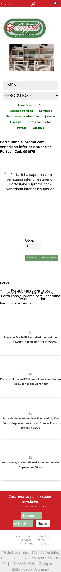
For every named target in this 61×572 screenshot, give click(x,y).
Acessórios (25, 105)
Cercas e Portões (21, 111)
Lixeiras (15, 122)
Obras (41, 540)
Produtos (45, 536)
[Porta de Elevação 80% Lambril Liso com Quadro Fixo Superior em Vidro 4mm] (30, 373)
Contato (45, 543)
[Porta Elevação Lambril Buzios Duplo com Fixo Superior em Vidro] (30, 457)
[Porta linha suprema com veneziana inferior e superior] (30, 179)
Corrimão (45, 111)
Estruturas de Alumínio (22, 116)
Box (41, 105)
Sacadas (38, 128)
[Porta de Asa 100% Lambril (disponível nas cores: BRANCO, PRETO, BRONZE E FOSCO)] (30, 332)
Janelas (50, 116)
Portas (21, 128)
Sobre (30, 536)
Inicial (17, 536)
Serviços (25, 540)
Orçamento (26, 543)
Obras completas (39, 122)
